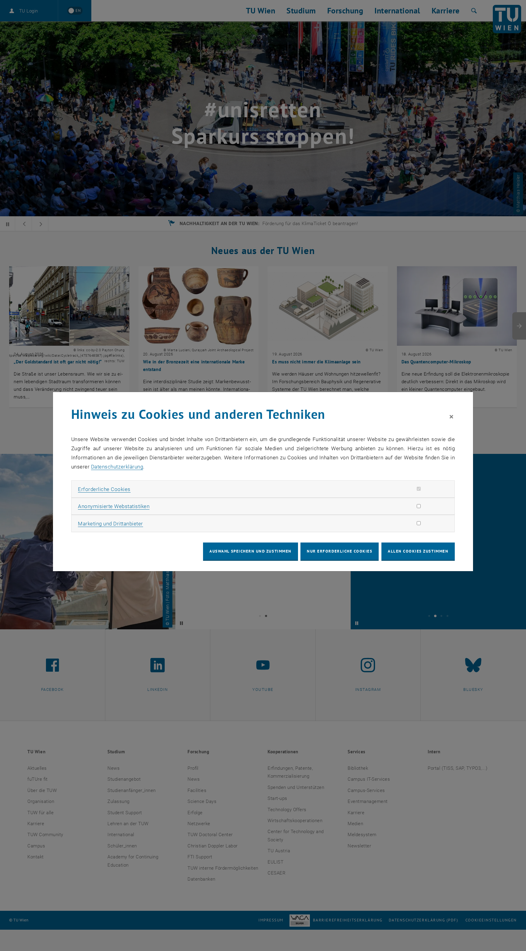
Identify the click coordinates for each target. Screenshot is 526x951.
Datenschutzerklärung (117, 467)
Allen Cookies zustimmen (418, 551)
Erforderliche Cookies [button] (104, 489)
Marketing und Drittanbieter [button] (110, 524)
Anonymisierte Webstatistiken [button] (113, 506)
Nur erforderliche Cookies (339, 551)
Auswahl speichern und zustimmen (250, 551)
